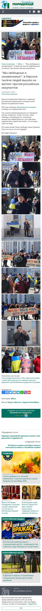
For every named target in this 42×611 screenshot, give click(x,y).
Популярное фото (13, 552)
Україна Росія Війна (30, 402)
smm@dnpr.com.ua (23, 591)
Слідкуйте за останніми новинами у (21, 413)
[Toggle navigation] (3, 11)
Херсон (11, 402)
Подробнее (32, 604)
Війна (20, 64)
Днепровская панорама (26, 107)
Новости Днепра (8, 64)
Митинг (17, 402)
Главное (7, 453)
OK (21, 608)
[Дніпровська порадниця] (7, 592)
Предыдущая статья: (21, 435)
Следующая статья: (23, 445)
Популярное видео (13, 519)
